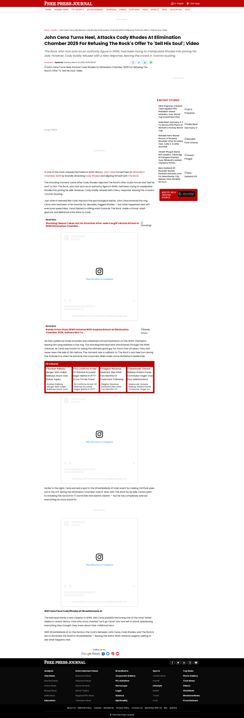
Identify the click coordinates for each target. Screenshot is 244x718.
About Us (71, 707)
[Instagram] (112, 653)
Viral (164, 9)
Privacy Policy (122, 707)
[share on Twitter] (139, 62)
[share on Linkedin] (145, 62)
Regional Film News (85, 695)
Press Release (190, 700)
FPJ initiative (122, 680)
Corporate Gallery (125, 675)
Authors (173, 707)
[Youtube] (117, 653)
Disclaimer (109, 707)
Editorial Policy (85, 707)
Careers (98, 707)
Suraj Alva (48, 62)
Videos (186, 685)
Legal (118, 690)
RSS (165, 707)
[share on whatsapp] (151, 62)
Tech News (189, 680)
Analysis (48, 671)
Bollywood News (83, 675)
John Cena (110, 172)
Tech (187, 9)
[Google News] (90, 653)
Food (155, 700)
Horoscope (121, 685)
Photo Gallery (190, 675)
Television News (83, 700)
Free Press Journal (68, 3)
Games (122, 9)
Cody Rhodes (92, 175)
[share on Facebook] (133, 62)
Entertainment (95, 9)
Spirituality (122, 700)
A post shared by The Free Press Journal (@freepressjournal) (99, 316)
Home (48, 9)
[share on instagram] (190, 662)
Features (134, 9)
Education (176, 9)
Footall (156, 680)
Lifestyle (157, 685)
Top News (188, 671)
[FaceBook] (103, 653)
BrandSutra (122, 671)
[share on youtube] (196, 662)
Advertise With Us (153, 707)
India (145, 9)
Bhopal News (50, 690)
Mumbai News (61, 9)
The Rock (133, 175)
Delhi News (49, 695)
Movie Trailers (82, 690)
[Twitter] (108, 653)
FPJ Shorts (78, 9)
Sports (155, 9)
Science (120, 695)
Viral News (188, 690)
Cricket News (159, 675)
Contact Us (137, 707)
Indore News (50, 685)
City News (49, 675)
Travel (156, 695)
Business (111, 9)
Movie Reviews (83, 685)
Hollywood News (83, 680)
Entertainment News (87, 671)
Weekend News (191, 695)
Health (156, 690)
